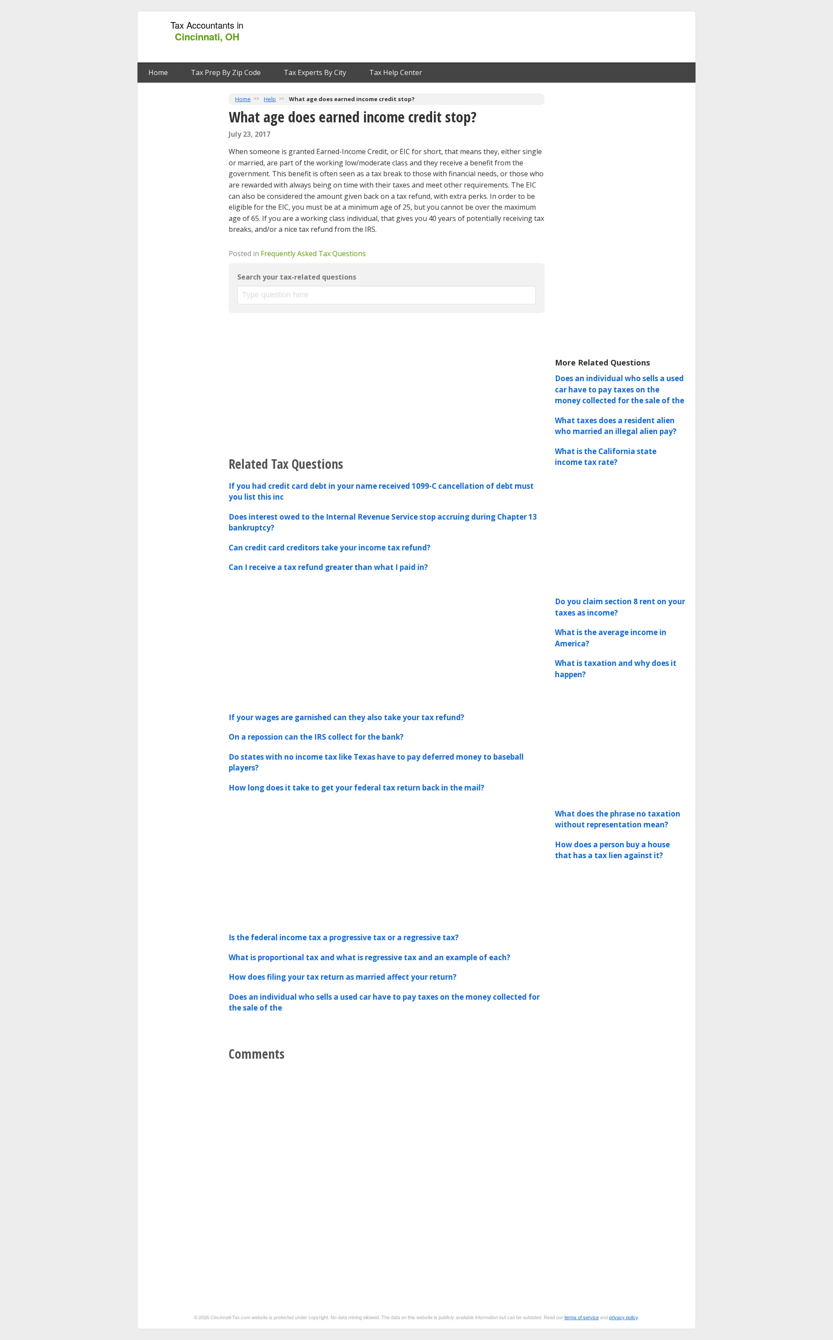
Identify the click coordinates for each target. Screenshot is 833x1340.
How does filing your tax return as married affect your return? (342, 977)
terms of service (581, 1317)
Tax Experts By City (315, 72)
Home (158, 72)
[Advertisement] (533, 37)
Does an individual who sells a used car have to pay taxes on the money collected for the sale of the (619, 389)
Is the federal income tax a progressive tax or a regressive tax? (344, 937)
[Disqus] (386, 1174)
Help (270, 99)
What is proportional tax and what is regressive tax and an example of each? (369, 957)
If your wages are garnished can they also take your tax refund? (346, 717)
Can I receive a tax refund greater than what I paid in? (328, 567)
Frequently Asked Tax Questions (313, 253)
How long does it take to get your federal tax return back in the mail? (356, 788)
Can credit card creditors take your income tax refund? (329, 548)
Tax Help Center (395, 72)
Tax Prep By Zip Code (226, 72)
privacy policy (623, 1317)
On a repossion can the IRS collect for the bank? (316, 737)
